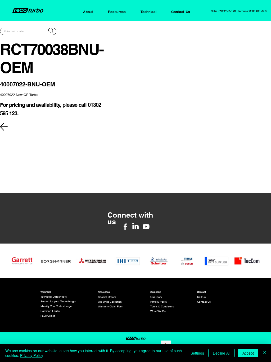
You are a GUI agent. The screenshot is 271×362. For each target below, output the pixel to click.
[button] (88, 12)
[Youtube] (146, 227)
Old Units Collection (110, 301)
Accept (248, 353)
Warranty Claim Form (110, 306)
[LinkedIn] (135, 227)
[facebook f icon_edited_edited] (125, 227)
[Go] (51, 30)
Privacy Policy (158, 301)
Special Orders (107, 297)
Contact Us (204, 301)
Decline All (221, 353)
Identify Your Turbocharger (56, 306)
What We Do (158, 311)
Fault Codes (47, 315)
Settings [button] (197, 353)
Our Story (156, 297)
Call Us (201, 297)
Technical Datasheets (53, 296)
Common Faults (50, 311)
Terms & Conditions (162, 306)
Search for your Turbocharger (58, 301)
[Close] (264, 353)
